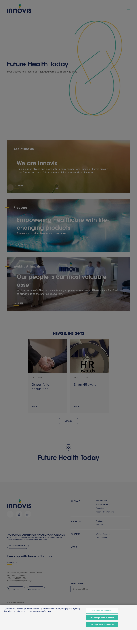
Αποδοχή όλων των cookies (102, 624)
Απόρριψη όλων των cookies (102, 618)
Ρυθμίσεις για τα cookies (102, 611)
